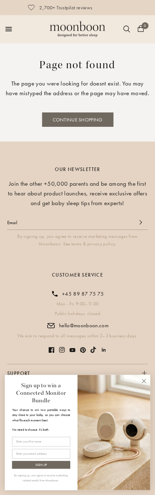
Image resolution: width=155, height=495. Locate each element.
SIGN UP (41, 465)
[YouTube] (72, 350)
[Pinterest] (83, 350)
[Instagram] (62, 350)
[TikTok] (93, 350)
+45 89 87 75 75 (83, 293)
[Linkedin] (104, 350)
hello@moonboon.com (83, 325)
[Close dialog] (144, 381)
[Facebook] (51, 350)
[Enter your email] (140, 222)
